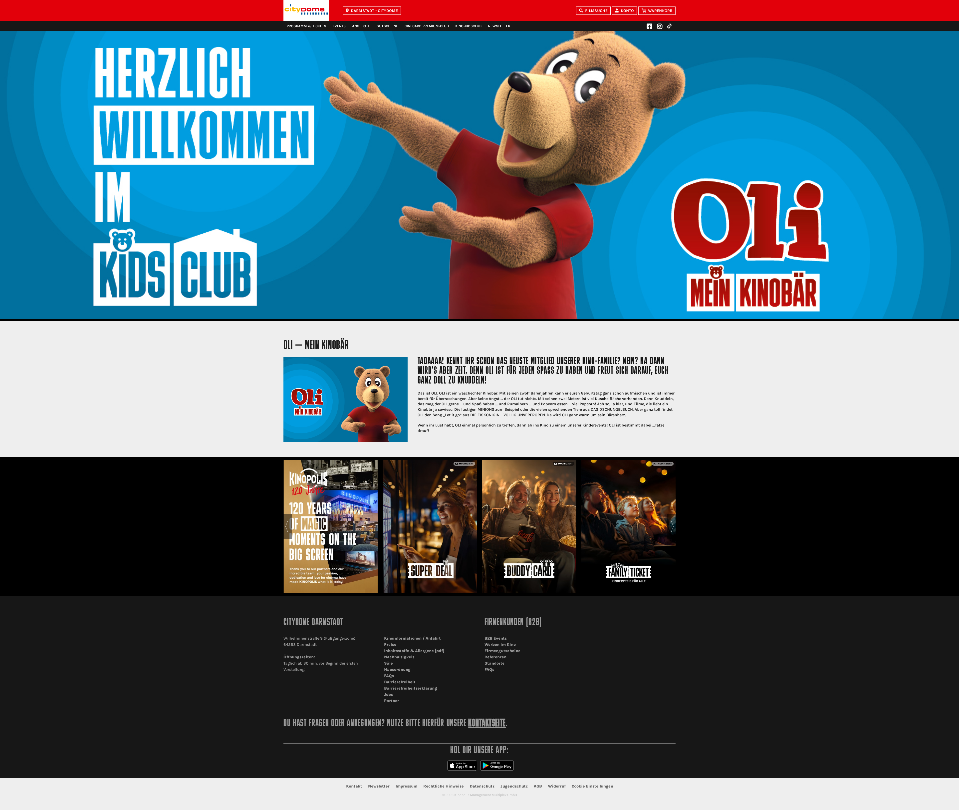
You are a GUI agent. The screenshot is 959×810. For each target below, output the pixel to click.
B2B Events (495, 638)
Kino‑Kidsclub (468, 26)
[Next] (672, 526)
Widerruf (557, 786)
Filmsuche (596, 10)
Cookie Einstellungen (592, 786)
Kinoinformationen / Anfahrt (412, 638)
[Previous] (286, 526)
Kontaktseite (487, 724)
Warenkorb (660, 10)
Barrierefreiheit (400, 682)
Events (339, 26)
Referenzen (495, 657)
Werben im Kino (500, 644)
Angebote (361, 26)
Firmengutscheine (502, 650)
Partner (391, 700)
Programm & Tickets (306, 26)
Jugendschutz (514, 786)
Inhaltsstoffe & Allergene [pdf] (414, 650)
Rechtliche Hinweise (443, 786)
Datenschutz (482, 786)
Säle (388, 663)
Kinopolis (306, 10)
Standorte (494, 663)
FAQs (389, 675)
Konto (627, 10)
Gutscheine (387, 26)
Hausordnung (397, 669)
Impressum (406, 786)
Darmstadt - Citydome (374, 10)
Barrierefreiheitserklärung (410, 688)
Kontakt (354, 786)
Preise (390, 644)
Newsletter (499, 26)
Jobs (388, 694)
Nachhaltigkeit (399, 657)
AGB (538, 786)
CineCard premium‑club (427, 26)
